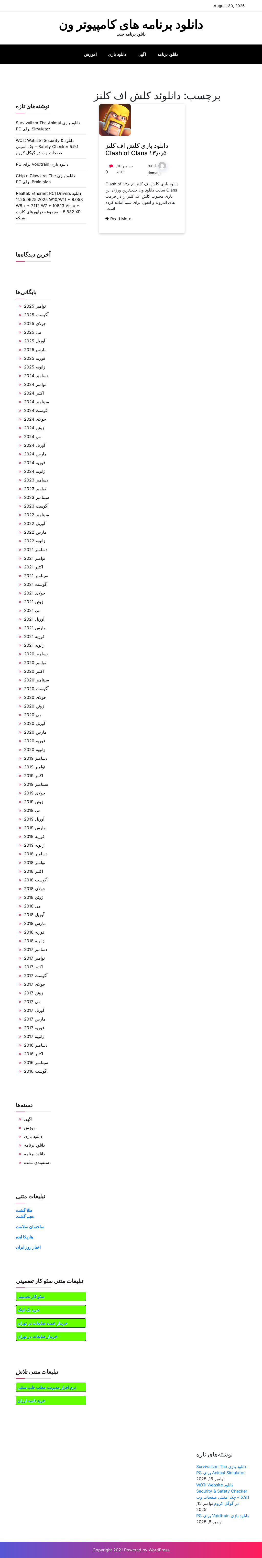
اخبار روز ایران (28, 1247)
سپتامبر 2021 (36, 575)
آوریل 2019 (34, 819)
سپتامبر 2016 (36, 1062)
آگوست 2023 (36, 506)
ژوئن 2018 (33, 897)
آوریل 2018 (34, 914)
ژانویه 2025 (34, 366)
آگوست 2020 (36, 688)
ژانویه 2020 (34, 749)
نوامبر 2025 (35, 306)
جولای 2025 (35, 323)
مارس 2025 (35, 349)
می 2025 (32, 332)
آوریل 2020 (34, 723)
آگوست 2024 (36, 410)
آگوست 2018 (36, 879)
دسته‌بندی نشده (37, 1162)
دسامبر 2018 (35, 853)
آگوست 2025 (36, 314)
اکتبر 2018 (33, 871)
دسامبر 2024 (36, 375)
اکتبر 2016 (33, 1053)
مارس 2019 (35, 827)
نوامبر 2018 (34, 862)
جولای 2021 (34, 593)
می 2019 (32, 810)
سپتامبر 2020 (36, 679)
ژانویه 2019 (34, 845)
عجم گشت (25, 1216)
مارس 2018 (35, 923)
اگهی (142, 54)
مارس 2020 (35, 732)
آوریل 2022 (34, 523)
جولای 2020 (35, 697)
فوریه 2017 (34, 1027)
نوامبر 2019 (34, 766)
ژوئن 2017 (33, 992)
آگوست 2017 (35, 975)
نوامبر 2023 (35, 488)
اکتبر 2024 (34, 393)
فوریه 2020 (34, 740)
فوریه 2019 (34, 836)
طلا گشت (24, 1210)
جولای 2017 (34, 984)
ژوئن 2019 (33, 801)
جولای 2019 (34, 792)
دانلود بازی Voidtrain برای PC (42, 164)
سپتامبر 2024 (36, 401)
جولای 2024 (35, 419)
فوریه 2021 (34, 636)
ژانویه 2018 (34, 940)
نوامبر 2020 (35, 662)
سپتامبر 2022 (36, 514)
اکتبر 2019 (33, 775)
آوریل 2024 (34, 445)
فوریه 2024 (34, 462)
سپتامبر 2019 (36, 784)
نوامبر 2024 (35, 384)
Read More (120, 218)
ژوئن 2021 (33, 601)
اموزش (90, 54)
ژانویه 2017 (34, 1036)
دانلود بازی (117, 54)
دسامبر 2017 (35, 949)
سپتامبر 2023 (36, 497)
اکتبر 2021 (33, 566)
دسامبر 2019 (35, 758)
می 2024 (32, 436)
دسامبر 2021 (35, 549)
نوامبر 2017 (34, 958)
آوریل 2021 (34, 619)
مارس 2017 (35, 1019)
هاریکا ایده (24, 1236)
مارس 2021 (35, 627)
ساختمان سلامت (30, 1226)
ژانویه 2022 (34, 540)
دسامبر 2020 (36, 653)
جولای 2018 (34, 888)
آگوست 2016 (36, 1071)
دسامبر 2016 (35, 1045)
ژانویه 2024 (34, 471)
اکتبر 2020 (34, 671)
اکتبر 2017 (33, 966)
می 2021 (32, 610)
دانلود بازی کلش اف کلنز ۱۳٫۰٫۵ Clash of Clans (136, 149)
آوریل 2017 (34, 1010)
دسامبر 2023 (36, 480)
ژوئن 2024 (34, 427)
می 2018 (32, 906)
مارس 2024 (35, 453)
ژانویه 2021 (34, 645)
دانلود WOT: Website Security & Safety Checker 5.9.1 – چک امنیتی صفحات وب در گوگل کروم (47, 146)
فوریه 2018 (34, 932)
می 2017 (32, 1001)
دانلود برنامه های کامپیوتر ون (131, 24)
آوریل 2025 (34, 340)
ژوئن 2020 (34, 706)
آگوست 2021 (36, 584)
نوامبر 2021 (34, 558)
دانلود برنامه (167, 54)
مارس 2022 (35, 532)
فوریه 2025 (34, 358)
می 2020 (32, 714)
